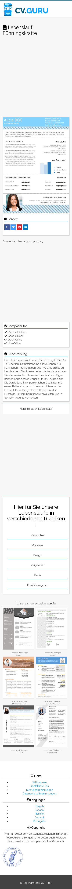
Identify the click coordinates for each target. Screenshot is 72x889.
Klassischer (37, 535)
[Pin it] (19, 227)
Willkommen (40, 782)
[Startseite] (26, 9)
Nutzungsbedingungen (39, 789)
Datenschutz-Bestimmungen (39, 793)
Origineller (37, 565)
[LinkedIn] (25, 227)
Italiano (39, 813)
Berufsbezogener (37, 585)
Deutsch (40, 817)
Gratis (37, 575)
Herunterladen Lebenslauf (36, 408)
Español (39, 810)
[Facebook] (7, 227)
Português (39, 821)
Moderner (37, 545)
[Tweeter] (13, 227)
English (39, 806)
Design (37, 555)
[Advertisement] (36, 79)
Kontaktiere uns (39, 786)
